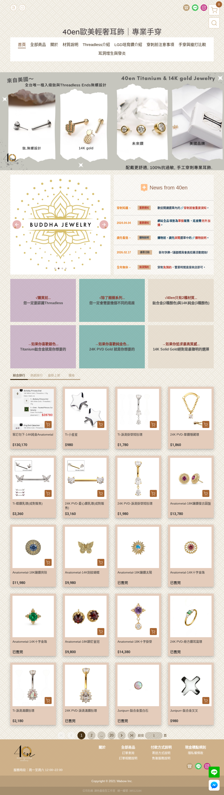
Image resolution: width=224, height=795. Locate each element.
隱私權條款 (195, 752)
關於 (102, 747)
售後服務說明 (161, 758)
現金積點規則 (195, 747)
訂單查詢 (128, 752)
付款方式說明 (161, 747)
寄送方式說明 (161, 752)
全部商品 (128, 747)
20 (112, 735)
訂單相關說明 (128, 758)
